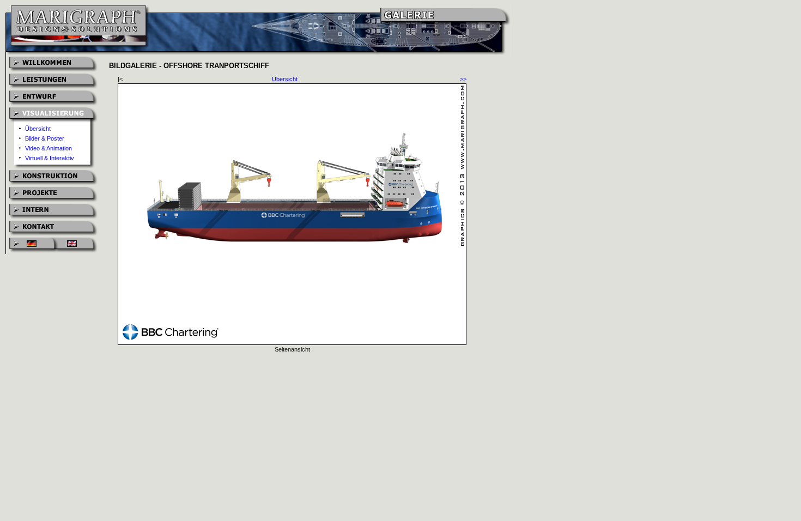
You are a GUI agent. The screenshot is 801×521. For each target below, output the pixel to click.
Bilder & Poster (44, 138)
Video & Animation (48, 148)
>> (463, 79)
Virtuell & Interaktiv (49, 158)
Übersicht (38, 128)
